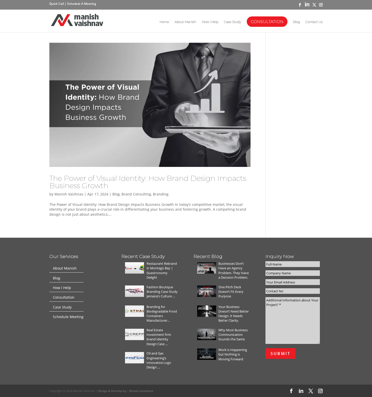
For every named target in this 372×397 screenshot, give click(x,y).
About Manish (185, 22)
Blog (296, 22)
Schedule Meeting (68, 317)
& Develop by (117, 391)
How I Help (210, 22)
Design (103, 391)
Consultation (267, 21)
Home (164, 22)
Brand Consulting (136, 194)
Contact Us (314, 22)
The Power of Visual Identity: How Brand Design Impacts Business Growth (147, 182)
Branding (161, 194)
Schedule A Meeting (81, 4)
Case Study (232, 22)
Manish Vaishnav (68, 194)
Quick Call (57, 4)
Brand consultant (141, 391)
